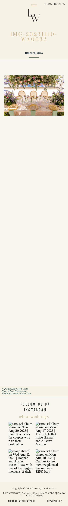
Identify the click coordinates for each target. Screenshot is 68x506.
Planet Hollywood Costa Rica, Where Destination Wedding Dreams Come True (16, 391)
